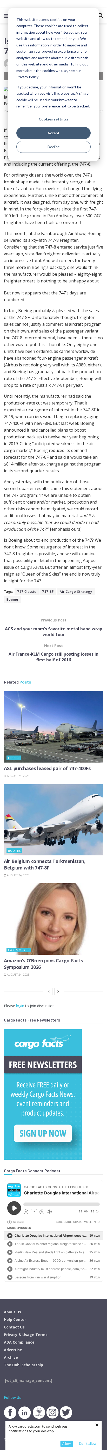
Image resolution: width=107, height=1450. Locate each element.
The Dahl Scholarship (23, 1364)
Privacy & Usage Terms (26, 1334)
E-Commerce (18, 950)
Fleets (13, 758)
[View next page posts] (58, 991)
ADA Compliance (19, 1342)
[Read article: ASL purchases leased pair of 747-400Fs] (53, 727)
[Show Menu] (6, 15)
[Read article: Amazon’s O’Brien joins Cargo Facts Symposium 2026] (53, 918)
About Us (12, 1311)
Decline (54, 146)
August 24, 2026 (17, 776)
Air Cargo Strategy (76, 591)
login (20, 1005)
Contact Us (14, 1327)
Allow (66, 1443)
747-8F (48, 591)
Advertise (13, 1349)
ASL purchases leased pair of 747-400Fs (47, 768)
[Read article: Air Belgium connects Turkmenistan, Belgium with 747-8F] (53, 819)
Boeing (12, 599)
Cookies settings (53, 119)
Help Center (15, 1319)
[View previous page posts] (49, 991)
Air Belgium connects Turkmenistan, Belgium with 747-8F (44, 864)
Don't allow (87, 1443)
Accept (53, 133)
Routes (14, 851)
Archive (11, 1357)
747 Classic (26, 591)
